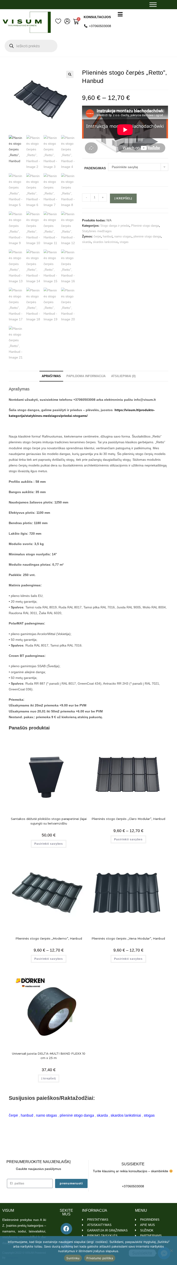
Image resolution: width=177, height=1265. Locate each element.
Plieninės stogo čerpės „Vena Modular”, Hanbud (128, 938)
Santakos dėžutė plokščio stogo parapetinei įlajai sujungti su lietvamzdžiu (49, 821)
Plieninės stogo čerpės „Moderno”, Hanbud (48, 938)
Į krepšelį (123, 198)
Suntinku (73, 1258)
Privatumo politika (99, 1258)
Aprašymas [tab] (51, 376)
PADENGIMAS (95, 168)
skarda (86, 242)
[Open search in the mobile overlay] (31, 45)
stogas (124, 242)
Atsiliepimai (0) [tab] (123, 376)
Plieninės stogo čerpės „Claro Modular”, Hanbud (128, 819)
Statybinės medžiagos (97, 231)
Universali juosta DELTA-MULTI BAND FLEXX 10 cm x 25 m (48, 1056)
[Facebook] (66, 1228)
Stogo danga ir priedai (114, 225)
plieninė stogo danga (147, 236)
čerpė (97, 236)
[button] (70, 74)
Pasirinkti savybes (48, 843)
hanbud (107, 236)
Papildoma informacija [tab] (86, 376)
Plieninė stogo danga (145, 225)
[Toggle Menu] (153, 4)
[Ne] (171, 1250)
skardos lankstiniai (105, 242)
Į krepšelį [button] (48, 1078)
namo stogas (123, 236)
